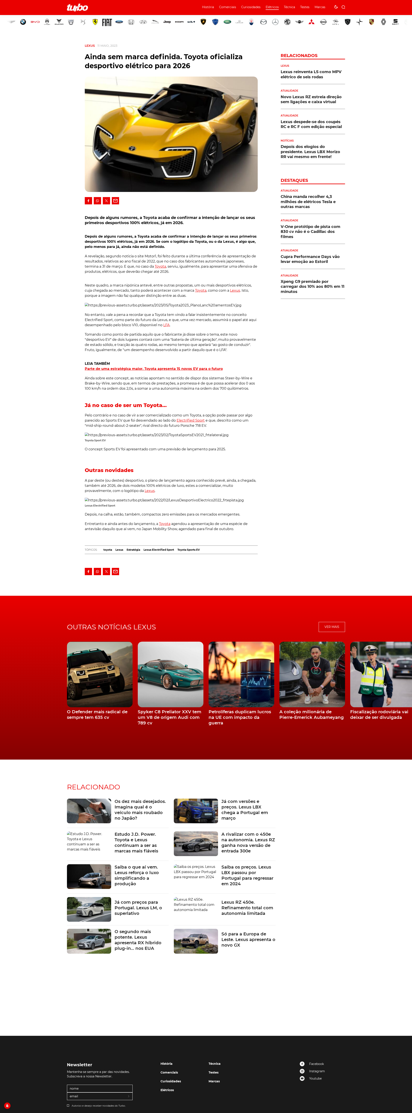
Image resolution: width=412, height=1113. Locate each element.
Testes (304, 7)
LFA (166, 325)
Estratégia (133, 549)
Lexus (90, 46)
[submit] (129, 1096)
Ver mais (331, 627)
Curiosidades (251, 7)
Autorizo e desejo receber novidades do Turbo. (99, 1105)
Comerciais (227, 7)
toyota (107, 549)
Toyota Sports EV (188, 549)
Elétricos (272, 7)
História (208, 7)
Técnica (289, 7)
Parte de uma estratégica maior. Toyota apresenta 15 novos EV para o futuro (154, 369)
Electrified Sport (191, 420)
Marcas (320, 7)
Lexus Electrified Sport (159, 549)
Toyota (160, 266)
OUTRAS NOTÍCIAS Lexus (111, 627)
